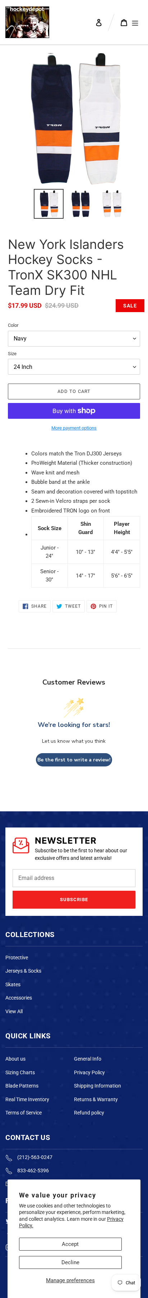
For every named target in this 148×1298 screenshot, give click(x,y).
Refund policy (89, 1113)
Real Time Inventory (27, 1099)
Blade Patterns (21, 1086)
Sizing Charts (20, 1072)
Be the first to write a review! (74, 759)
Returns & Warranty (96, 1099)
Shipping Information (97, 1086)
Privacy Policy (89, 1072)
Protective (16, 957)
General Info (87, 1059)
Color (13, 325)
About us (15, 1059)
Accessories (18, 998)
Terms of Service (23, 1113)
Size (12, 353)
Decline (70, 1262)
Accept (70, 1244)
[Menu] (135, 22)
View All (14, 1011)
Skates (12, 984)
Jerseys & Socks (23, 971)
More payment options (74, 428)
